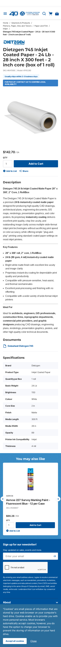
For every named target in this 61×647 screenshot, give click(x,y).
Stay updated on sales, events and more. (22, 550)
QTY (5, 157)
